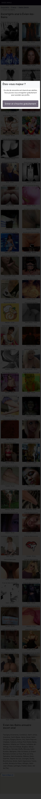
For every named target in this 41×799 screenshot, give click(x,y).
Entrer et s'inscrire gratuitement (20, 103)
